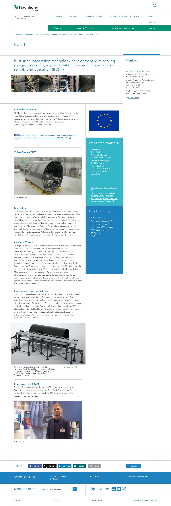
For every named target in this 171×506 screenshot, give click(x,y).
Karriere (59, 16)
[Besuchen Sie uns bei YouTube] (119, 489)
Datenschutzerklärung (145, 500)
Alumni (55, 479)
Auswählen (75, 489)
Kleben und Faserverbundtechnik (80, 34)
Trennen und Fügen (58, 34)
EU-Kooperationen (59, 476)
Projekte (74, 16)
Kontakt (150, 16)
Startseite (18, 34)
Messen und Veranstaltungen (124, 16)
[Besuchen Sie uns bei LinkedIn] (114, 489)
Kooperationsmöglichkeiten (137, 476)
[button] (35, 466)
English (151, 22)
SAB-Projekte (94, 476)
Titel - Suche (155, 5)
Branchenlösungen (83, 28)
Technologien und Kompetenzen (36, 34)
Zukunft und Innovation (122, 28)
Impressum (97, 500)
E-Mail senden (133, 98)
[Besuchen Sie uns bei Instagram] (124, 489)
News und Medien (94, 16)
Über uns (58, 28)
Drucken (133, 466)
